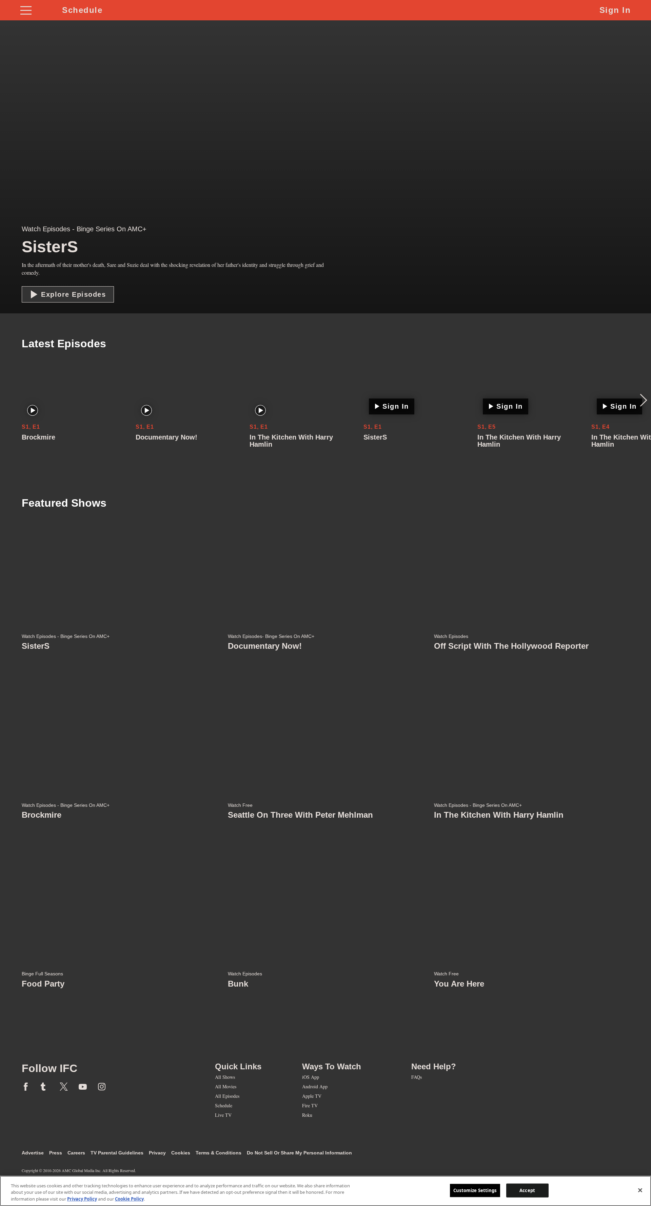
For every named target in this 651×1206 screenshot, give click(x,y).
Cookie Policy (129, 1199)
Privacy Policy (82, 1199)
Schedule (82, 10)
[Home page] (118, 1049)
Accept (527, 1190)
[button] (68, 294)
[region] (325, 1191)
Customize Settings (474, 1190)
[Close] (640, 1190)
